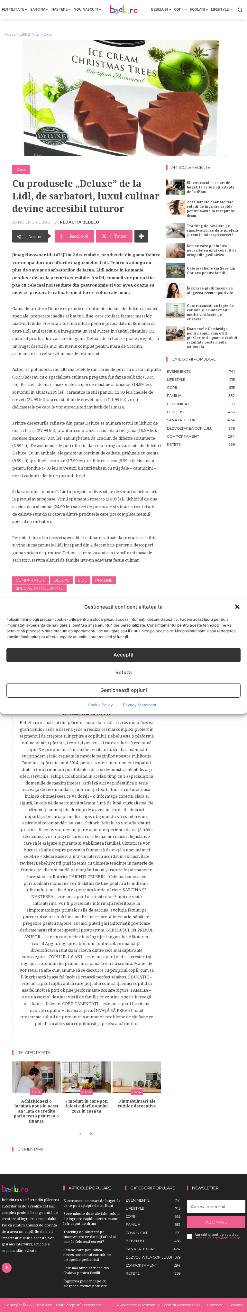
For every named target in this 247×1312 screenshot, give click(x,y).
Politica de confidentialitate (217, 1238)
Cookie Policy (100, 704)
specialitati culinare (39, 588)
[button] (237, 606)
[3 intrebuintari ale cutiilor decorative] (137, 1077)
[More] (141, 236)
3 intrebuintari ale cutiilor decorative (137, 1103)
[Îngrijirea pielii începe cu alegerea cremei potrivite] (175, 290)
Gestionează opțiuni (123, 690)
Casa (47, 34)
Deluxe (62, 580)
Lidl (82, 580)
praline (104, 580)
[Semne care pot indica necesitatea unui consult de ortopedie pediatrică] (175, 250)
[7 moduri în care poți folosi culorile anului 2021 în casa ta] (86, 1077)
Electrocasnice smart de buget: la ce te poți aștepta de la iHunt (210, 187)
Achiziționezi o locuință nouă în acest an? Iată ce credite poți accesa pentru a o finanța (36, 1111)
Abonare (216, 1222)
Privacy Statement (139, 704)
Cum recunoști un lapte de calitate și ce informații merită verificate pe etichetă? (210, 312)
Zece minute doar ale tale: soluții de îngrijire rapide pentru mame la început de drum (211, 209)
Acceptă (123, 655)
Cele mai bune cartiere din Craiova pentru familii (211, 270)
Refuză (123, 672)
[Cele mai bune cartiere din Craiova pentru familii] (175, 270)
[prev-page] (80, 1134)
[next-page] (91, 1134)
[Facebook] (7, 1268)
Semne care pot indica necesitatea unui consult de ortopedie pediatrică (212, 250)
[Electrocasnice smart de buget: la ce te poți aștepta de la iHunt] (175, 186)
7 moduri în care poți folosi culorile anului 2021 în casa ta (86, 1106)
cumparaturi (30, 580)
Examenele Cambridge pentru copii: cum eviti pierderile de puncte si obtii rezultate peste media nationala (212, 337)
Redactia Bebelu (79, 222)
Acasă (10, 34)
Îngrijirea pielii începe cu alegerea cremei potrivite (210, 290)
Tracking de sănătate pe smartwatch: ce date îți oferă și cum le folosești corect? (212, 230)
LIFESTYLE (29, 34)
